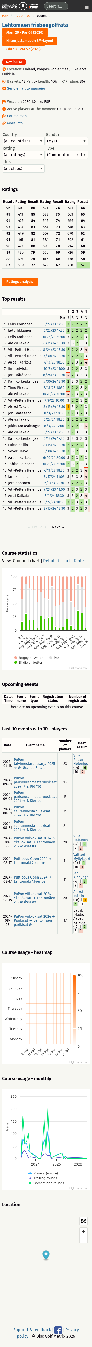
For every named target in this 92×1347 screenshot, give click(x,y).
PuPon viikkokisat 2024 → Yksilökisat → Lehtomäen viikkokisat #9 (34, 842)
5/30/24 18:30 (54, 356)
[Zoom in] (83, 1231)
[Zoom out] (83, 1239)
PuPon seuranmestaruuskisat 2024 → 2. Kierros (32, 811)
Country (10, 134)
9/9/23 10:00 (54, 400)
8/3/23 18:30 (54, 413)
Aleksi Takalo (78, 894)
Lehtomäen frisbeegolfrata (35, 25)
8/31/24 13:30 (54, 343)
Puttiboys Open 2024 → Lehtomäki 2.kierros (33, 861)
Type (50, 148)
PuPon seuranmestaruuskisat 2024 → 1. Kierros (32, 826)
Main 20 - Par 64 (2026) (24, 32)
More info (15, 123)
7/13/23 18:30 (54, 362)
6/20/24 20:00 (54, 394)
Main (5, 16)
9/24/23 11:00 (54, 489)
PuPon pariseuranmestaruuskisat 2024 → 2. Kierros (35, 782)
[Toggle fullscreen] (83, 1221)
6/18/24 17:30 (54, 438)
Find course (22, 16)
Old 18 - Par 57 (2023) (23, 49)
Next (56, 527)
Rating (9, 148)
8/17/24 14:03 (54, 477)
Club (7, 162)
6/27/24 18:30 (54, 419)
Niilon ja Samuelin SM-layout (29, 41)
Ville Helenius (80, 838)
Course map (17, 116)
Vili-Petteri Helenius (80, 759)
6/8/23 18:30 (54, 483)
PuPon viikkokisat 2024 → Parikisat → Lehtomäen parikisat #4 (34, 920)
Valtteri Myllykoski (81, 857)
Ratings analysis (19, 282)
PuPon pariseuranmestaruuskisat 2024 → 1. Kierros (35, 797)
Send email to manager (26, 88)
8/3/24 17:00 (54, 426)
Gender (52, 134)
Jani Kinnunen (81, 875)
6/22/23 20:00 (54, 337)
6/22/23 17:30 (54, 324)
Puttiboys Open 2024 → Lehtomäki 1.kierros (33, 879)
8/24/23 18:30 (54, 349)
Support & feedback (32, 1329)
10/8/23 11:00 (54, 369)
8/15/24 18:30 (54, 407)
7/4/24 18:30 (54, 496)
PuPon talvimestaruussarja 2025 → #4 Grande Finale (34, 764)
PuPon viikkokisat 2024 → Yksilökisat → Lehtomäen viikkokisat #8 (34, 898)
